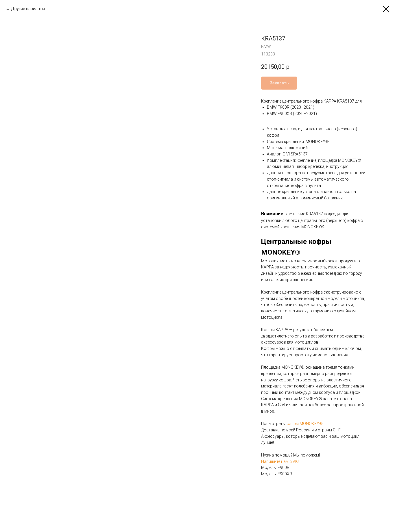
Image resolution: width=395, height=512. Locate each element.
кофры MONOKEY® (304, 423)
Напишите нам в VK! (280, 461)
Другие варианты (28, 8)
